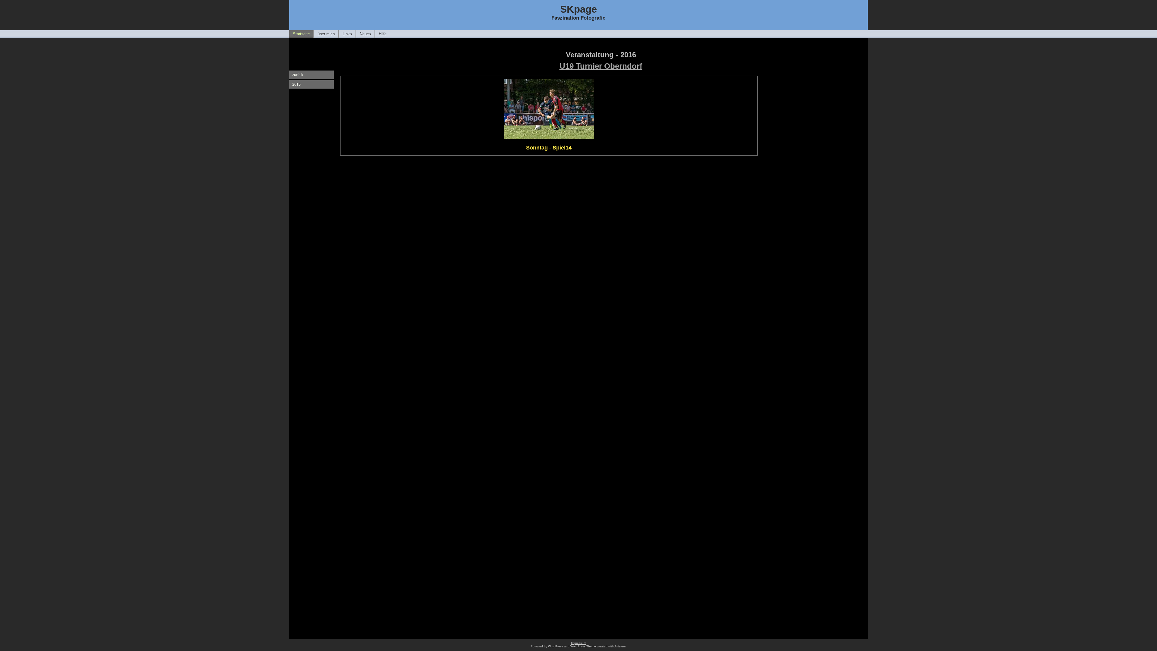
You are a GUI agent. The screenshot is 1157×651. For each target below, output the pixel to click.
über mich (326, 34)
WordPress (555, 646)
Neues (365, 34)
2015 (296, 84)
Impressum (578, 643)
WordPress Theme (583, 646)
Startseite (301, 34)
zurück (297, 75)
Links (347, 34)
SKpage (578, 9)
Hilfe (383, 34)
